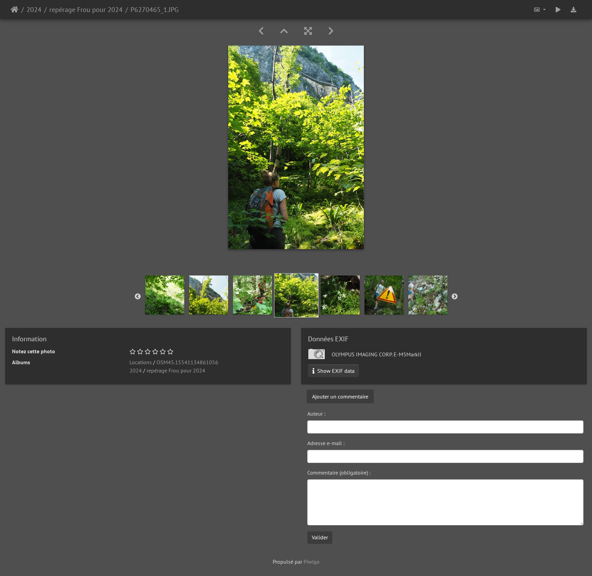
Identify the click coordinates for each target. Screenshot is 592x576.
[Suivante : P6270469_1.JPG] (331, 31)
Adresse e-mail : (326, 443)
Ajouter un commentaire (340, 396)
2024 (33, 9)
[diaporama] (558, 9)
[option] (165, 295)
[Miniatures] (284, 31)
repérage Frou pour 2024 (86, 9)
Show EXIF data (335, 370)
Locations (141, 362)
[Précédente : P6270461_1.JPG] (261, 31)
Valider (320, 537)
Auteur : (316, 413)
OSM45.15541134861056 (187, 362)
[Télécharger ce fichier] (573, 9)
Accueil (14, 9)
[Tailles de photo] (539, 9)
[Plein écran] (308, 31)
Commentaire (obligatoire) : (339, 472)
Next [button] (454, 296)
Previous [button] (137, 296)
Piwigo (312, 561)
